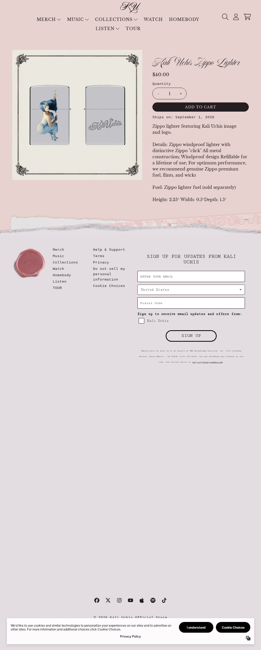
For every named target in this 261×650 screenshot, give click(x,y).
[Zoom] (77, 115)
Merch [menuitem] (46, 19)
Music (58, 256)
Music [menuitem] (75, 19)
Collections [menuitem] (114, 19)
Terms (99, 256)
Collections (65, 262)
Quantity (161, 84)
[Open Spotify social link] (153, 600)
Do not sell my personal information (109, 274)
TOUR (57, 288)
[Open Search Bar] (224, 16)
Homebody (62, 275)
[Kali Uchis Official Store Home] (130, 7)
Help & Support (109, 250)
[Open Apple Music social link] (141, 600)
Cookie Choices (109, 286)
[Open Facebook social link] (96, 600)
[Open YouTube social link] (130, 600)
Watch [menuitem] (153, 19)
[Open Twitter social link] (108, 600)
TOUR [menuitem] (133, 28)
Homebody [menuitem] (184, 19)
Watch (58, 269)
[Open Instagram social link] (119, 600)
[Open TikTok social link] (164, 600)
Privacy (101, 262)
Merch (58, 250)
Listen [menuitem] (105, 28)
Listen (60, 282)
